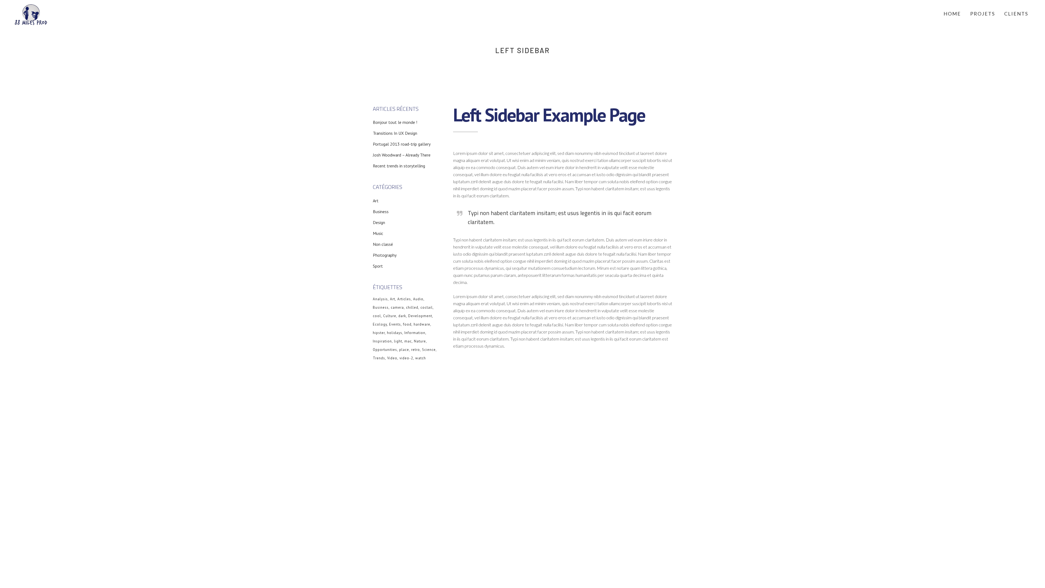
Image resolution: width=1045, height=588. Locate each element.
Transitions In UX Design (395, 133)
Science (429, 349)
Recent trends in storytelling (399, 166)
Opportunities (385, 349)
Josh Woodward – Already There (402, 155)
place (404, 349)
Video (392, 358)
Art (376, 200)
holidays (394, 332)
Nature (420, 341)
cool (377, 316)
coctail (426, 307)
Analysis (380, 299)
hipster (379, 332)
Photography (385, 255)
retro (415, 349)
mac (408, 341)
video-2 (406, 358)
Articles (404, 299)
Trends (379, 358)
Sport (378, 266)
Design (379, 222)
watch (420, 358)
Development (420, 316)
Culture (389, 316)
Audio (418, 299)
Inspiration (382, 341)
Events (395, 324)
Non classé (383, 244)
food (407, 324)
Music (378, 233)
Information (414, 332)
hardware (422, 324)
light (398, 341)
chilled (412, 307)
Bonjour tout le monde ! (395, 122)
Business (381, 211)
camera (397, 307)
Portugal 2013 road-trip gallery (402, 144)
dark (402, 316)
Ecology (380, 324)
